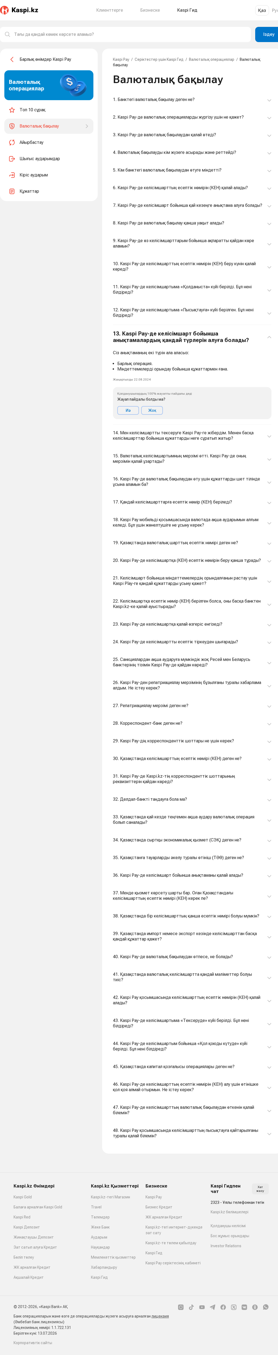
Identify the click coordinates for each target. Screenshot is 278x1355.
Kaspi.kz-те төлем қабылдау (171, 1243)
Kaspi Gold (23, 1197)
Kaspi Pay (121, 59)
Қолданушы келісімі (228, 1226)
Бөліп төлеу (24, 1257)
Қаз (262, 10)
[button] (192, 375)
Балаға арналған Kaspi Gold (38, 1207)
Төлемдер (100, 1217)
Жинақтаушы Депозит (34, 1237)
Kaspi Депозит (27, 1227)
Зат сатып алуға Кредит (35, 1247)
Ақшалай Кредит (29, 1277)
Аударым (99, 1237)
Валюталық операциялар (211, 59)
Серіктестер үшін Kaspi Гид (159, 59)
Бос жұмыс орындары (230, 1236)
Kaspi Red (22, 1217)
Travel (96, 1207)
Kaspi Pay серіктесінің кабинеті (173, 1263)
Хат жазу (260, 1189)
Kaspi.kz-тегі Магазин (110, 1197)
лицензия (160, 1316)
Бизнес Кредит (159, 1207)
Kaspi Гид (99, 1277)
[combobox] (130, 34)
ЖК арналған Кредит (32, 1267)
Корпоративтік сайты (33, 1343)
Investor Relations (226, 1246)
